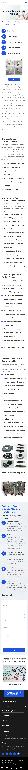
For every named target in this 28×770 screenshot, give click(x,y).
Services (4, 720)
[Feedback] (21, 768)
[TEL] (11, 768)
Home (5, 22)
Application (5, 715)
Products (11, 22)
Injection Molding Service (10, 701)
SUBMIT (14, 650)
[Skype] (2, 768)
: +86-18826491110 (8, 742)
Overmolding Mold (9, 24)
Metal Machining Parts (9, 711)
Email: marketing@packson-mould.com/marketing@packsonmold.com (15, 737)
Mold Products (19, 22)
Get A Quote (14, 79)
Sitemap (4, 764)
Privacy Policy (12, 764)
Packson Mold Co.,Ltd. (15, 760)
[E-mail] (7, 768)
